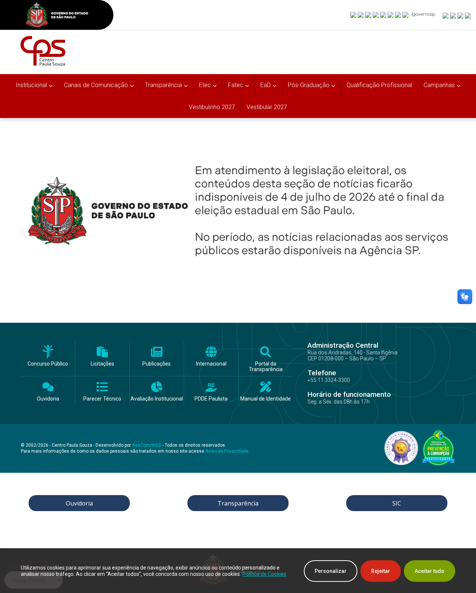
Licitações (102, 364)
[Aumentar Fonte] (446, 15)
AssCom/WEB (146, 445)
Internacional (211, 364)
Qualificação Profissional (379, 85)
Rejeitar (380, 571)
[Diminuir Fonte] (453, 15)
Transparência (238, 503)
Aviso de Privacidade (226, 451)
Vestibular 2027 (267, 107)
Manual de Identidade (265, 399)
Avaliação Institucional (157, 399)
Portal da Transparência (266, 366)
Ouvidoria (48, 399)
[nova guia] (468, 15)
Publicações (156, 364)
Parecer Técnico (102, 399)
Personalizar (331, 571)
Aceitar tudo (429, 571)
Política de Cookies (264, 574)
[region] (238, 571)
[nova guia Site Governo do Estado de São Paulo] (57, 16)
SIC (396, 503)
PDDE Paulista (211, 399)
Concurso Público (48, 364)
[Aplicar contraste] (460, 15)
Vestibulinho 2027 (212, 107)
